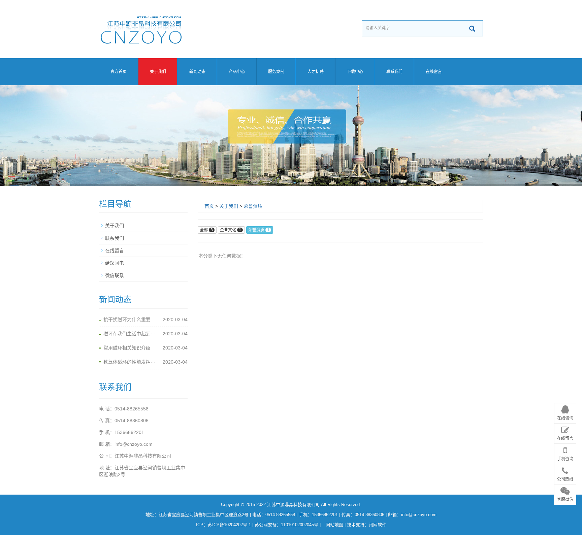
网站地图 (334, 524)
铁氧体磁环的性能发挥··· (129, 362)
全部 (206, 230)
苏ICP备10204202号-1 (229, 524)
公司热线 (565, 479)
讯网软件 (377, 524)
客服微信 (565, 499)
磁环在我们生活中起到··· (129, 333)
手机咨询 (565, 459)
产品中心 (237, 71)
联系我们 (394, 71)
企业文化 (230, 230)
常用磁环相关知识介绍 (127, 347)
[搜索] (472, 28)
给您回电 (114, 263)
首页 (209, 206)
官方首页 (118, 71)
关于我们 (158, 71)
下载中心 (355, 71)
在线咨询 (565, 418)
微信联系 (114, 275)
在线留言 (434, 71)
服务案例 (276, 71)
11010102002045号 (299, 524)
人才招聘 (316, 71)
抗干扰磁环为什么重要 (127, 319)
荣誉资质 (253, 206)
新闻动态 (197, 71)
